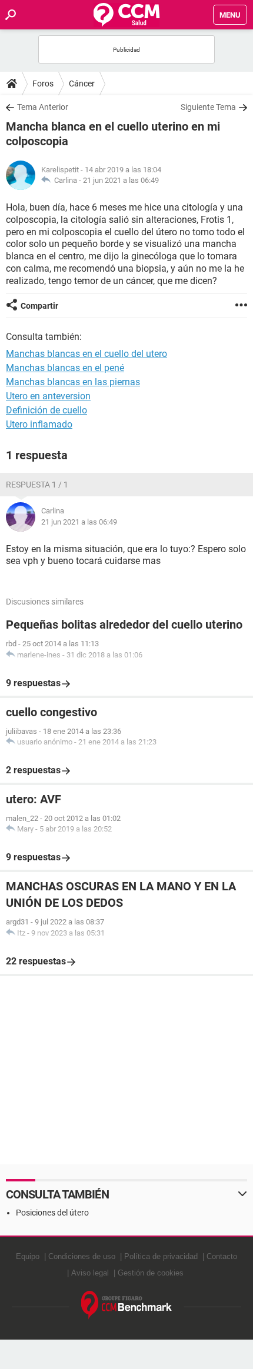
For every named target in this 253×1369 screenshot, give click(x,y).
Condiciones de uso (81, 1256)
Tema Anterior (42, 107)
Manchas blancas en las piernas (73, 382)
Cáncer (82, 83)
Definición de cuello (46, 410)
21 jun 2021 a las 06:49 (121, 180)
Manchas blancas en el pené (65, 367)
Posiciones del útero (52, 1212)
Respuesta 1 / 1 (37, 484)
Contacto (222, 1256)
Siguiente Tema (208, 107)
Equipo (27, 1256)
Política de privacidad (161, 1256)
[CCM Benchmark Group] (126, 1305)
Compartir (39, 305)
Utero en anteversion (48, 396)
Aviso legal (90, 1272)
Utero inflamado (39, 424)
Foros (43, 83)
